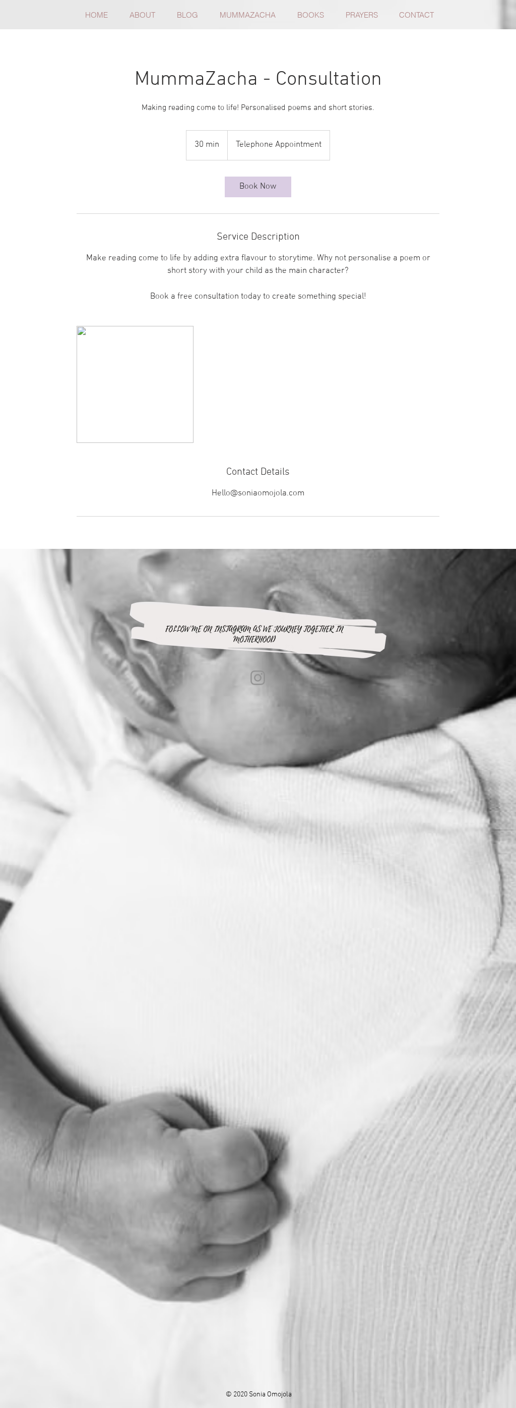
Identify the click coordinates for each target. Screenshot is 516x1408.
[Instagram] (258, 678)
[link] (258, 187)
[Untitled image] (135, 384)
